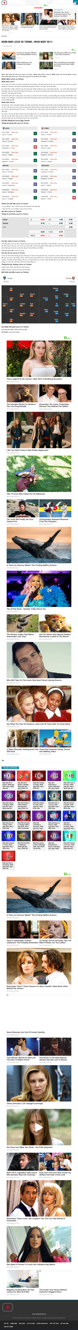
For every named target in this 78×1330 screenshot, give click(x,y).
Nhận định (4, 36)
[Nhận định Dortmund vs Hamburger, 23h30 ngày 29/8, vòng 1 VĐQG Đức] (24, 836)
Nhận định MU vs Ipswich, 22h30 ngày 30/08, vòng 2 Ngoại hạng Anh (8, 785)
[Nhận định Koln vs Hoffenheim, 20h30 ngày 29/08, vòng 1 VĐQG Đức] (8, 856)
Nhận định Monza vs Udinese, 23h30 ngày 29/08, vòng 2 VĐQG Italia (54, 825)
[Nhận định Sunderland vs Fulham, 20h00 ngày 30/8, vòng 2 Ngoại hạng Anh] (54, 776)
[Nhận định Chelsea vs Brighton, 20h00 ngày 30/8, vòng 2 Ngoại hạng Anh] (8, 796)
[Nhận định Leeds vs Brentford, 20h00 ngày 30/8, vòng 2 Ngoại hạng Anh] (69, 776)
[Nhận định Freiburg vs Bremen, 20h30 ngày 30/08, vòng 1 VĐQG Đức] (39, 776)
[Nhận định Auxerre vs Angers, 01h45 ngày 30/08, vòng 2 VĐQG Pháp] (69, 796)
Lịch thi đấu (31, 1323)
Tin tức (6, 1323)
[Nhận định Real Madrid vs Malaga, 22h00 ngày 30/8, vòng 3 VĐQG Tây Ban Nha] (24, 776)
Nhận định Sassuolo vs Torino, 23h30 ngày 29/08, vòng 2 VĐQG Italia (8, 845)
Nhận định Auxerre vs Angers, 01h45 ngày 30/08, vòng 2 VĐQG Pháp (69, 805)
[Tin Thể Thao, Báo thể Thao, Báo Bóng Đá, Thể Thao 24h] (7, 2)
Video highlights (42, 1323)
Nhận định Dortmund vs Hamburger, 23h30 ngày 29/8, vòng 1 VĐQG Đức (23, 845)
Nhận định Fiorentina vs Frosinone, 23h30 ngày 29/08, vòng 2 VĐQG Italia (69, 826)
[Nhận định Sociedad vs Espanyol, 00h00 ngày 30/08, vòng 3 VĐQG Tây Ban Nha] (24, 816)
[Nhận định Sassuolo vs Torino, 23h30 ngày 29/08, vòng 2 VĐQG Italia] (8, 836)
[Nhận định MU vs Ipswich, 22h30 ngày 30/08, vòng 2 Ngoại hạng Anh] (8, 776)
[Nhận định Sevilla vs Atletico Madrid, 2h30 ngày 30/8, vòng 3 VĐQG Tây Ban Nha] (24, 796)
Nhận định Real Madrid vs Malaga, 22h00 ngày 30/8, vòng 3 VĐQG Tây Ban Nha (23, 786)
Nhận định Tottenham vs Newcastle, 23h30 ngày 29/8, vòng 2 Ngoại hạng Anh (38, 826)
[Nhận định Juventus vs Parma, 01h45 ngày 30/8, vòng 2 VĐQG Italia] (39, 796)
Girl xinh (22, 1323)
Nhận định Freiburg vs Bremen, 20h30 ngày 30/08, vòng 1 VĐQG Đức (38, 785)
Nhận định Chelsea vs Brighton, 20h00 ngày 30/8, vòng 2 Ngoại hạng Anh (8, 805)
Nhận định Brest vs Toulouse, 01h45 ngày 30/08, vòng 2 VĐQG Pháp (8, 825)
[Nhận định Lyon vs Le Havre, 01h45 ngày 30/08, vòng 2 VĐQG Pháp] (54, 796)
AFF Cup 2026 (64, 1323)
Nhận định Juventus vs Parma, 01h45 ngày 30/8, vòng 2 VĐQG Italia (38, 805)
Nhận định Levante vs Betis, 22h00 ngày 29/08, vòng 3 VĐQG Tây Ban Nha (39, 845)
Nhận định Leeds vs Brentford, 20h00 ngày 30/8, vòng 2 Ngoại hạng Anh (69, 785)
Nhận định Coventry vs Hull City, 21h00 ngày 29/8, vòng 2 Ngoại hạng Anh (69, 845)
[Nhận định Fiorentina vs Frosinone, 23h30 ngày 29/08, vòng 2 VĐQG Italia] (69, 816)
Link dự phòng (39, 7)
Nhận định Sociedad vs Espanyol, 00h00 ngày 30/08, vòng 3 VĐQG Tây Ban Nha (23, 825)
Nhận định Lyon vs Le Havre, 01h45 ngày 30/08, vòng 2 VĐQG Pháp (53, 805)
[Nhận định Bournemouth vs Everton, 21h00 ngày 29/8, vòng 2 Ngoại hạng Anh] (54, 836)
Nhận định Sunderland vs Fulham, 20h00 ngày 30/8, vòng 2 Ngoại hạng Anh (54, 786)
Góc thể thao (54, 1323)
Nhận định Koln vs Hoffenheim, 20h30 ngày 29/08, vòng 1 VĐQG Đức (8, 865)
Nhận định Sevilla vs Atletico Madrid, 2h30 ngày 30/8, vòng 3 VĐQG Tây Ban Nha (23, 806)
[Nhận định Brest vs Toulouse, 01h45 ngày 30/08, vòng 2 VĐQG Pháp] (8, 816)
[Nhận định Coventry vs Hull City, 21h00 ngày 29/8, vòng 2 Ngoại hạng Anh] (69, 836)
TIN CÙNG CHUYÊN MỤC (10, 768)
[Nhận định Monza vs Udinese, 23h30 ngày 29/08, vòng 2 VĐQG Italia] (54, 816)
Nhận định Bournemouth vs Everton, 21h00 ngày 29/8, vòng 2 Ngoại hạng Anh (54, 846)
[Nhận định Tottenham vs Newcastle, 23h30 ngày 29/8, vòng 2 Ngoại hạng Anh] (39, 816)
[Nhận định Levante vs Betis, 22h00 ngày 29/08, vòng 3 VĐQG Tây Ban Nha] (39, 836)
